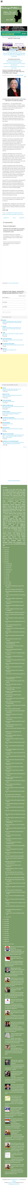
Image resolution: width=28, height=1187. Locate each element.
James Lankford (9, 513)
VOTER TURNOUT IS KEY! (7, 423)
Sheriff (21, 531)
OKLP (14, 524)
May (6, 578)
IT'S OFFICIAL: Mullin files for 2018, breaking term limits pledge (17, 1155)
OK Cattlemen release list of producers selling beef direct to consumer (17, 1120)
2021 (5, 559)
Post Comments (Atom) (13, 283)
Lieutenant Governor (8, 518)
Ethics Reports (9, 507)
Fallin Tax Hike (18, 507)
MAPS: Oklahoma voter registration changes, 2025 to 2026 (17, 958)
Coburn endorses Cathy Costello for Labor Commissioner (16, 1132)
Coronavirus (10, 501)
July (6, 573)
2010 (14, 489)
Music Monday (12, 521)
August (7, 571)
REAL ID (16, 214)
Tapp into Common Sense (8, 433)
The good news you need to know (14, 51)
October (7, 567)
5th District (9, 494)
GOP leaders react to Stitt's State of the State (14, 877)
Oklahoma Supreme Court (18, 527)
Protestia (4, 326)
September (7, 569)
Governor (20, 509)
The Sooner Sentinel (6, 400)
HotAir (3, 332)
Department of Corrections (12, 212)
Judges (4, 515)
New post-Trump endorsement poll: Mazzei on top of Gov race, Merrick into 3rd (17, 1024)
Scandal (15, 531)
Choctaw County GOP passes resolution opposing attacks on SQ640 (17, 1001)
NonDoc (4, 387)
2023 (5, 555)
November (7, 565)
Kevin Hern (19, 515)
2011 (5, 935)
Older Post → (22, 217)
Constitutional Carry (12, 500)
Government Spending (8, 509)
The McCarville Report (7, 338)
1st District (6, 489)
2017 (16, 491)
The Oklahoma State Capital (8, 343)
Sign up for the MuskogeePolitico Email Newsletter (14, 53)
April (6, 580)
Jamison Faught (19, 75)
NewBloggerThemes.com (14, 1184)
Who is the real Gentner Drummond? (14, 60)
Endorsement (21, 506)
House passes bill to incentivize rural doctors (15, 612)
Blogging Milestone (6, 497)
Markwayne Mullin (7, 520)
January (7, 917)
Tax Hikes (15, 539)
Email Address (5, 297)
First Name (4, 302)
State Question (12, 537)
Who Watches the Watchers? (8, 401)
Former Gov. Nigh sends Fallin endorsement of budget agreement (17, 989)
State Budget (9, 535)
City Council (9, 498)
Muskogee (22, 521)
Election (18, 505)
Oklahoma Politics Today (7, 405)
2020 (8, 492)
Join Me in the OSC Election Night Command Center (13, 344)
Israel (24, 512)
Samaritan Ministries (7, 531)
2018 (20, 491)
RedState (4, 320)
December (7, 563)
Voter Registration (17, 542)
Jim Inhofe (19, 513)
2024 (5, 553)
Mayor (4, 521)
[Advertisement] (14, 368)
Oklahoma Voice (5, 394)
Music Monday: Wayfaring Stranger (12, 708)
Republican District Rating (7, 530)
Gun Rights (20, 510)
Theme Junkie (12, 1182)
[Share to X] (6, 210)
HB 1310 (20, 212)
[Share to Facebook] (7, 210)
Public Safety (11, 214)
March (6, 582)
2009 (5, 939)
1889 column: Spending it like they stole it (14, 589)
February (7, 584)
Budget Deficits (16, 497)
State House (20, 214)
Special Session (20, 533)
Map (20, 518)
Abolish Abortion (20, 494)
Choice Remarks (5, 427)
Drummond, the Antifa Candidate (14, 62)
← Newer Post (6, 217)
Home (14, 217)
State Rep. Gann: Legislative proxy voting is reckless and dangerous (17, 1062)
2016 (10, 491)
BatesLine (4, 348)
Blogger (14, 1181)
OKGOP (4, 524)
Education (6, 505)
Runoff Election (18, 530)
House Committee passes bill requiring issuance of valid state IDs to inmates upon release (13, 71)
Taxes (23, 539)
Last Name (4, 306)
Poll (6, 528)
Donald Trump (17, 503)
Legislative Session (11, 517)
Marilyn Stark (5, 214)
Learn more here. (22, 36)
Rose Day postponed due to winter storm (14, 872)
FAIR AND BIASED (6, 422)
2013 (5, 931)
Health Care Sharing (16, 512)
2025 (5, 551)
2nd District (22, 492)
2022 (14, 492)
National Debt (20, 522)
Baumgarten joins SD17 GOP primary (13, 794)
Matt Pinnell (19, 520)
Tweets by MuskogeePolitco (14, 480)
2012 (20, 489)
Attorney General (17, 495)
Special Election (7, 533)
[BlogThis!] (4, 210)
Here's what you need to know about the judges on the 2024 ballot (17, 1012)
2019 (4, 492)
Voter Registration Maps (8, 544)
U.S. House (11, 540)
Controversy (22, 500)
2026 (5, 549)
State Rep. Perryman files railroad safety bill (14, 856)
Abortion (7, 495)
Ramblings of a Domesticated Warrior (10, 441)
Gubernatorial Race (8, 510)
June (6, 575)
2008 (5, 941)
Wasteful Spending (20, 544)
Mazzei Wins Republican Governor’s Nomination (12, 339)
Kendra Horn (11, 515)
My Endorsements (10, 522)
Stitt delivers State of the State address (13, 890)
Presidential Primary (16, 528)
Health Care (6, 512)
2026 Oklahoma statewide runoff (9, 349)
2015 (5, 927)
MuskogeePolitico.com (15, 1179)
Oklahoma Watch (6, 411)
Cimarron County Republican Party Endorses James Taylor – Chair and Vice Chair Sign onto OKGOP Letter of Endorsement (13, 436)
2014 (4, 491)
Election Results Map (9, 506)
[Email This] (3, 210)
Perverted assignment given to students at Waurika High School (17, 1035)
